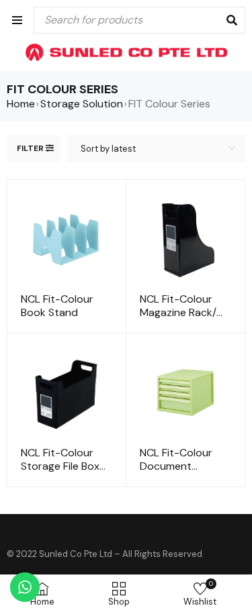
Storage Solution (81, 104)
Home (21, 104)
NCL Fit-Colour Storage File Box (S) (60, 466)
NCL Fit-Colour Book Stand (57, 305)
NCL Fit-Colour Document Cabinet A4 (176, 466)
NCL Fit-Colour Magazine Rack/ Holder (178, 312)
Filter (30, 148)
